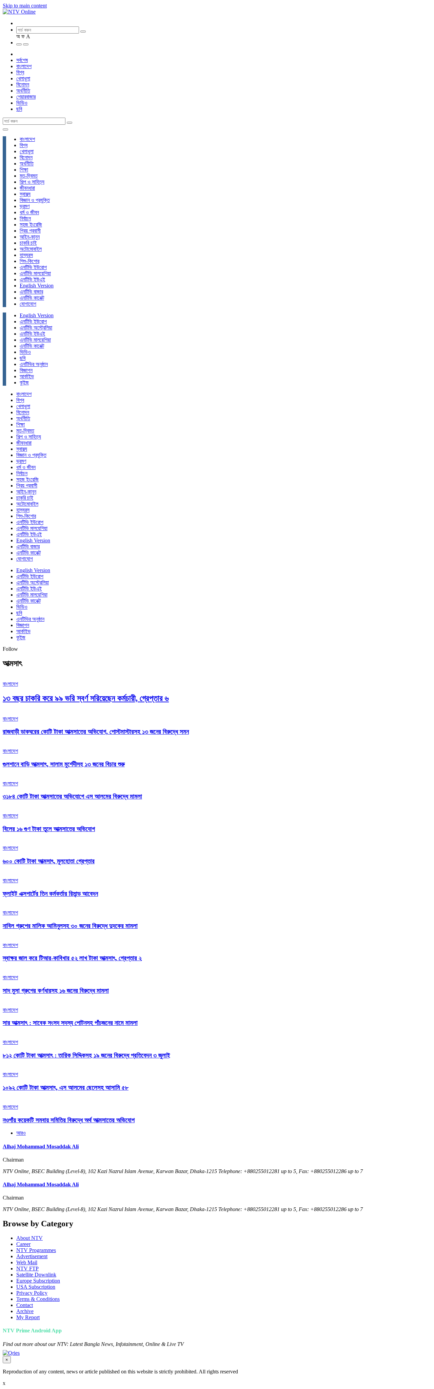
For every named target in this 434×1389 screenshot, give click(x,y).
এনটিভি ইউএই (32, 279)
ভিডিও (21, 103)
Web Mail (26, 1262)
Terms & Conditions (38, 1299)
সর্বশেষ (22, 60)
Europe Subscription (38, 1281)
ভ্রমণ (24, 206)
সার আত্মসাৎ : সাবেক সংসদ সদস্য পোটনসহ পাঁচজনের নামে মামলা (70, 1022)
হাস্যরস (26, 255)
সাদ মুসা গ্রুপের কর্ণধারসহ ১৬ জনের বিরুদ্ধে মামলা (56, 990)
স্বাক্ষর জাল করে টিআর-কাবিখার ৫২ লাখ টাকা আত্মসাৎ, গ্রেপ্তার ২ (72, 958)
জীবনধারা (27, 188)
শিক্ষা (24, 170)
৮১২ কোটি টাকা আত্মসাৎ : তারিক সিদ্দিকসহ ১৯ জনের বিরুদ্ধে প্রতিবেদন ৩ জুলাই (86, 1055)
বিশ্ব (20, 72)
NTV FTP (27, 1268)
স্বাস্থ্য (25, 194)
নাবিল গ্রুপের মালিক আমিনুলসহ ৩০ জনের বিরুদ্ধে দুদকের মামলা (70, 925)
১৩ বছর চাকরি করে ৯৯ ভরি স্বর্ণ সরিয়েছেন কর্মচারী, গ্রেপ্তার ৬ (86, 698)
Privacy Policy (31, 1293)
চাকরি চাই (28, 243)
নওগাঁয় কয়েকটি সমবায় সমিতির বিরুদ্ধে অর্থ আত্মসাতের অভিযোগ (69, 1120)
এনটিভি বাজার (31, 292)
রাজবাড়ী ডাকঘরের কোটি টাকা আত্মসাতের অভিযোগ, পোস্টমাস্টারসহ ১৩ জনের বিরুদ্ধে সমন (96, 731)
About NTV (29, 1238)
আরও (21, 1133)
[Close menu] (5, 129)
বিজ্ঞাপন (26, 370)
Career (23, 1244)
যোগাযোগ (28, 304)
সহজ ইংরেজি (31, 224)
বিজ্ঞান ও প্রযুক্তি (35, 200)
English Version (37, 285)
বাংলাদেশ (24, 66)
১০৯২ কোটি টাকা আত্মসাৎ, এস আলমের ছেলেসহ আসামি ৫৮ (66, 1087)
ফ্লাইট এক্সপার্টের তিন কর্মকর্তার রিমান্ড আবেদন (50, 893)
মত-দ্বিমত (29, 176)
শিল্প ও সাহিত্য (32, 182)
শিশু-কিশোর (29, 261)
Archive (25, 1311)
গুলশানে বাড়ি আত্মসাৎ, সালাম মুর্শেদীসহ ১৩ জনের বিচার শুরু (64, 764)
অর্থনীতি (23, 91)
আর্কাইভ (27, 376)
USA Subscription (35, 1287)
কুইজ (24, 382)
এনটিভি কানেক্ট (32, 298)
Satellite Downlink (36, 1274)
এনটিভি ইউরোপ (33, 267)
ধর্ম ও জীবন (29, 212)
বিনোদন (22, 84)
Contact (24, 1305)
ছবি (19, 109)
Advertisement (31, 1256)
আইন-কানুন (30, 237)
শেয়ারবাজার (26, 97)
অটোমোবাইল (31, 249)
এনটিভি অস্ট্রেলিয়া (36, 327)
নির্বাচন (25, 218)
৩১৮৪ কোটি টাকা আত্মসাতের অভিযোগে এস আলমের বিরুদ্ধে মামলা (72, 796)
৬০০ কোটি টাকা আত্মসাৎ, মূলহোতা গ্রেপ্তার (49, 861)
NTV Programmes (36, 1250)
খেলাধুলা (23, 78)
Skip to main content (25, 5)
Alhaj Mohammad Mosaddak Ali (41, 1146)
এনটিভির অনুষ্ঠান (34, 364)
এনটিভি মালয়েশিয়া (35, 273)
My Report (28, 1317)
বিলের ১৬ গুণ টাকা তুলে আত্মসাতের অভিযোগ (49, 828)
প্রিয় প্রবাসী (30, 231)
